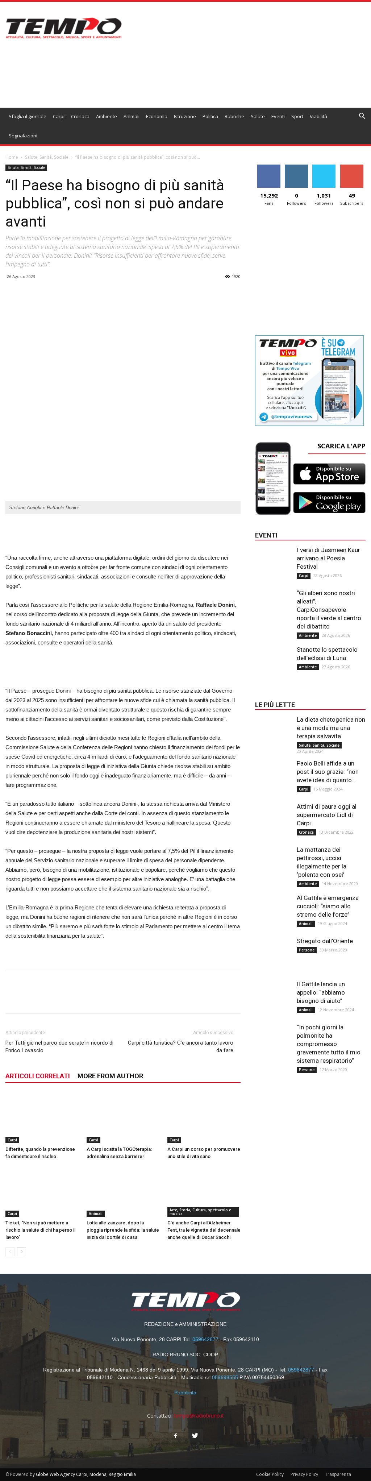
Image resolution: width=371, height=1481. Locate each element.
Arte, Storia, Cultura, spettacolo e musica (200, 1211)
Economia (156, 116)
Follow (296, 167)
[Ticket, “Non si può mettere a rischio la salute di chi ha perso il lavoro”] (42, 1191)
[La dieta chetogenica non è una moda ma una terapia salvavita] (273, 729)
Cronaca (80, 116)
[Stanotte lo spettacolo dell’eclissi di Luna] (273, 660)
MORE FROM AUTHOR (110, 1076)
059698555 (225, 1377)
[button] (362, 116)
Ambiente (106, 116)
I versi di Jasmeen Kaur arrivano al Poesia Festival (328, 558)
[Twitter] (195, 1436)
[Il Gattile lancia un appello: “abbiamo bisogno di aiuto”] (273, 994)
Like (269, 167)
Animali (131, 116)
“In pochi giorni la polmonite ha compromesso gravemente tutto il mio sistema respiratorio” (328, 1044)
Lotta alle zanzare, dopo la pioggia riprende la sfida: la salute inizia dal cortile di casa (123, 1230)
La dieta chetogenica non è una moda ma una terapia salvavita (331, 728)
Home (11, 157)
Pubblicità (185, 1392)
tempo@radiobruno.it (199, 1415)
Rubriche (234, 116)
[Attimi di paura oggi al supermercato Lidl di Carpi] (273, 816)
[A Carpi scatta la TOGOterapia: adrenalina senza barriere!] (123, 1118)
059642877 (205, 1339)
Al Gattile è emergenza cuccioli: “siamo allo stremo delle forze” (328, 906)
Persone (306, 950)
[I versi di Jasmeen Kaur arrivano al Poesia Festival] (273, 560)
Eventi (278, 116)
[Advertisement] (123, 534)
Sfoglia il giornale (27, 116)
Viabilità (318, 116)
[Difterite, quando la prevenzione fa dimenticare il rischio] (42, 1118)
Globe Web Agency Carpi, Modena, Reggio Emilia (86, 1474)
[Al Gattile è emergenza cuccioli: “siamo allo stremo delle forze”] (273, 908)
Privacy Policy (304, 1474)
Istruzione (185, 116)
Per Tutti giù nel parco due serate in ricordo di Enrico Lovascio (59, 1047)
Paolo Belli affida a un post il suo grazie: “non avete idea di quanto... (328, 772)
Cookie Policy (270, 1474)
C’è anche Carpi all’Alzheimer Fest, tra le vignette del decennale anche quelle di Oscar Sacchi (204, 1230)
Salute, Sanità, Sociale (46, 157)
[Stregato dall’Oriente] (273, 951)
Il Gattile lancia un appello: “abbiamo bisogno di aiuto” (321, 992)
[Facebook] (175, 1436)
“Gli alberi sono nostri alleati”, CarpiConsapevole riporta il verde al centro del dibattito (329, 609)
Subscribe (352, 167)
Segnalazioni (23, 135)
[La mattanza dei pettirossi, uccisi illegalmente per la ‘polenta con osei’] (273, 860)
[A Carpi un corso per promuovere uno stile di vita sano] (204, 1118)
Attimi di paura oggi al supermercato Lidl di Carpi (327, 815)
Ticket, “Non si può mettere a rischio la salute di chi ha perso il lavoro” (40, 1230)
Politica (210, 116)
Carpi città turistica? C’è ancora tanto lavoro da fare (180, 1047)
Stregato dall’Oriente (325, 941)
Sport (297, 116)
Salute (258, 116)
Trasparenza (338, 1474)
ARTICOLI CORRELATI (37, 1076)
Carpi (58, 116)
